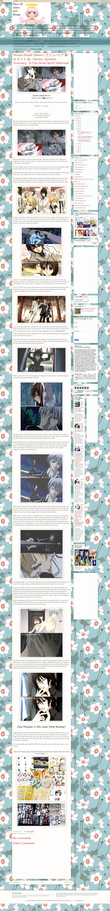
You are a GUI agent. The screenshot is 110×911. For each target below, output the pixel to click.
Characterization (78, 167)
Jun (79, 145)
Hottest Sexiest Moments (80, 186)
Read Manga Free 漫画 (35, 49)
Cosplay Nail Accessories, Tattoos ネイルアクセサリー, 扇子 (29, 46)
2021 (77, 116)
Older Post (67, 882)
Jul (78, 143)
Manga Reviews (78, 198)
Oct (78, 126)
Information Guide (79, 188)
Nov (79, 124)
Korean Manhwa (78, 193)
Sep (79, 128)
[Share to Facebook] (32, 831)
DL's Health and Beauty (89, 308)
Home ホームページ (19, 38)
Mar (79, 151)
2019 (77, 120)
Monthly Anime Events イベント (58, 38)
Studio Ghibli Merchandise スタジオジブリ (80, 38)
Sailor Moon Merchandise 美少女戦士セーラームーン (27, 41)
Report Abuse (78, 392)
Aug (79, 130)
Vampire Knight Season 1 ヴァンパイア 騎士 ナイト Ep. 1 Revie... (85, 133)
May (79, 147)
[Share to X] (30, 831)
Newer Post (16, 882)
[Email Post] (25, 831)
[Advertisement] (86, 75)
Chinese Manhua (79, 169)
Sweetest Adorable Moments (81, 205)
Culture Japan (78, 176)
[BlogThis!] (29, 831)
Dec (79, 122)
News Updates (78, 203)
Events (76, 181)
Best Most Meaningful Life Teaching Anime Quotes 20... (84, 140)
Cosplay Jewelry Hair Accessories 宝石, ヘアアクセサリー (62, 44)
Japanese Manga (79, 191)
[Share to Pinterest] (33, 831)
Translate (86, 301)
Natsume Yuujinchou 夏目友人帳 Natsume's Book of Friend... (84, 137)
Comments (79, 108)
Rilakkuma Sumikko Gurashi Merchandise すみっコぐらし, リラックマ (62, 41)
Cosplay (76, 174)
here (46, 753)
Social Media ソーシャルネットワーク (36, 38)
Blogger (82, 900)
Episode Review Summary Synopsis (24, 833)
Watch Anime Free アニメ (20, 49)
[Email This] (27, 831)
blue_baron (72, 900)
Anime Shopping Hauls (80, 164)
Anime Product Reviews (80, 160)
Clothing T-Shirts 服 (39, 44)
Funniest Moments (79, 184)
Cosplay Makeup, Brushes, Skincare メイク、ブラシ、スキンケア (63, 46)
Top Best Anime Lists (79, 207)
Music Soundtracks (79, 200)
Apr (78, 149)
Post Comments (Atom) (44, 886)
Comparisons (78, 172)
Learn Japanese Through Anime (82, 195)
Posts (77, 105)
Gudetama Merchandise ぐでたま (22, 44)
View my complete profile (87, 310)
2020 (77, 118)
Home (41, 882)
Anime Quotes (78, 162)
